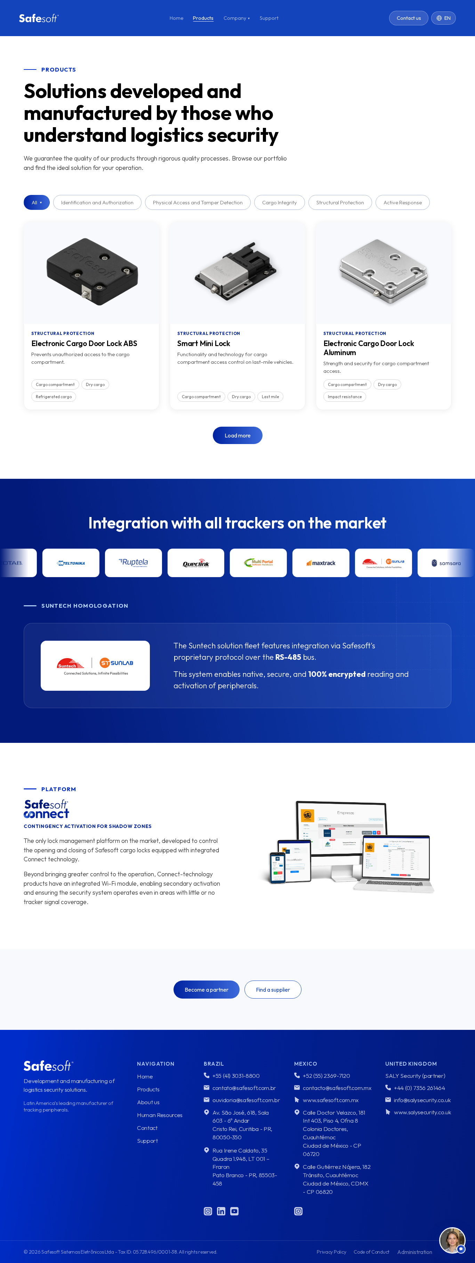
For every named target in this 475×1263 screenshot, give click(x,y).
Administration (414, 1251)
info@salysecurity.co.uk (422, 1100)
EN (447, 18)
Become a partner (206, 989)
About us (148, 1102)
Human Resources (160, 1114)
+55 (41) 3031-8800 (236, 1075)
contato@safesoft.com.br (244, 1087)
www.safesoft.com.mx (331, 1100)
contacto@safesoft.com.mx (337, 1087)
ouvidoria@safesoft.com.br (246, 1100)
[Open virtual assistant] (452, 1240)
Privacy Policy (331, 1252)
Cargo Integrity (279, 202)
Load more (238, 435)
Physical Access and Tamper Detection (198, 202)
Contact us (409, 18)
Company (237, 18)
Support (269, 18)
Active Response (403, 202)
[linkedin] (221, 1211)
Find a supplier (273, 989)
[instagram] (208, 1211)
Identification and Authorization (97, 202)
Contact (147, 1127)
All (37, 202)
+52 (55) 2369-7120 (326, 1075)
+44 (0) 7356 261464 (419, 1087)
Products (203, 18)
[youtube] (234, 1211)
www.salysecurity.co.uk (422, 1112)
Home (176, 18)
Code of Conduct (371, 1252)
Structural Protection (340, 202)
